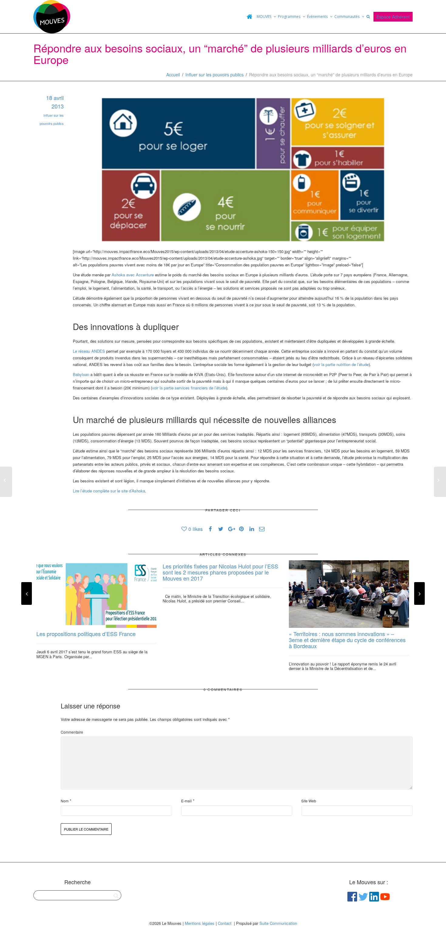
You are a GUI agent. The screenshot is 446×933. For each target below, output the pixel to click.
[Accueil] (249, 16)
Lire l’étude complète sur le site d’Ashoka (109, 491)
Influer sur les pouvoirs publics (214, 75)
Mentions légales (200, 923)
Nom (65, 800)
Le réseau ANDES (89, 351)
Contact (224, 923)
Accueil (173, 75)
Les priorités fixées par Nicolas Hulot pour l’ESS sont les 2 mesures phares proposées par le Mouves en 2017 (220, 572)
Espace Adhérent (393, 17)
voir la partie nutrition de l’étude (341, 364)
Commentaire (72, 732)
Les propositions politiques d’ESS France (86, 634)
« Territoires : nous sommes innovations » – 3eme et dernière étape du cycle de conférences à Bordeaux (347, 640)
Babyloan (81, 374)
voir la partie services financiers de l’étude (189, 388)
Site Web (308, 800)
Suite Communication (278, 923)
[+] (96, 594)
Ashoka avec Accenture (133, 275)
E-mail (186, 800)
